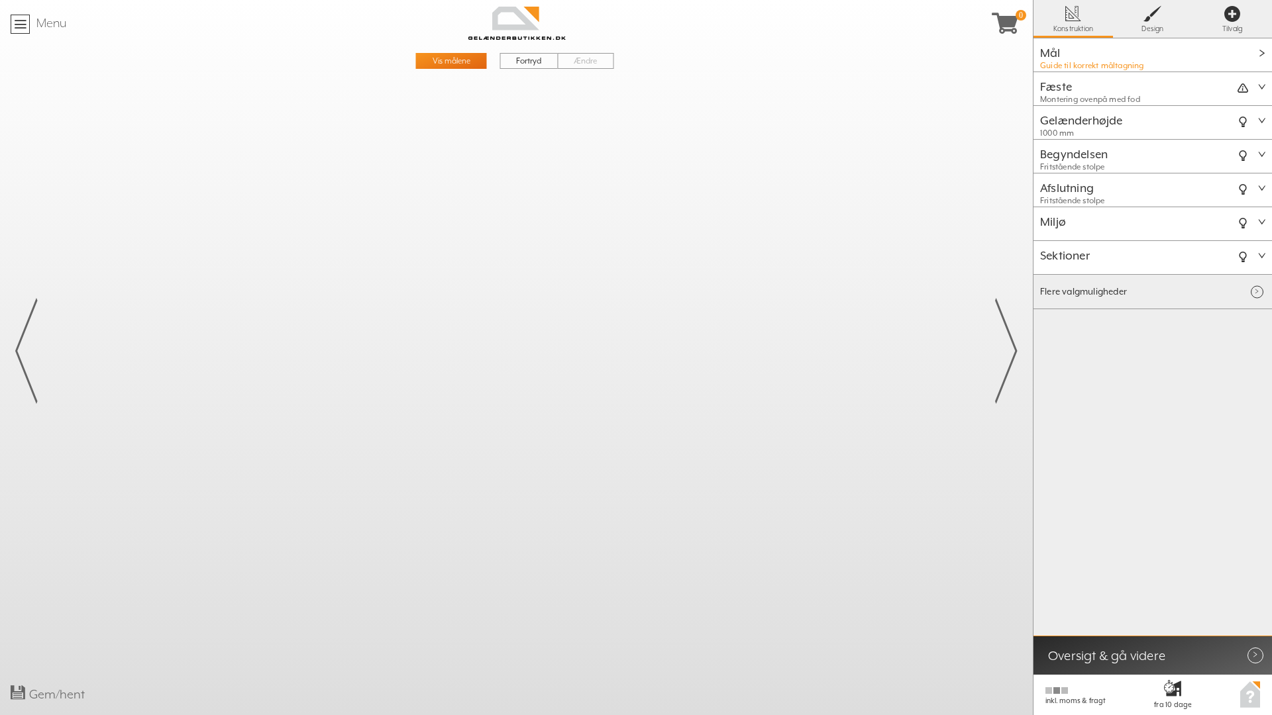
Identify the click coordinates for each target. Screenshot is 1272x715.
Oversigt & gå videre (1106, 655)
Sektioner (1065, 255)
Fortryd (528, 61)
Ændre (585, 61)
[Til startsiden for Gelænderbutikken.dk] (516, 23)
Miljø (1053, 221)
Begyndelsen (1074, 154)
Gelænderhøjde (1081, 120)
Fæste (1056, 86)
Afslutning (1067, 188)
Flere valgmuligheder (1083, 292)
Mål (1050, 53)
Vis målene (451, 61)
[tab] (1153, 55)
